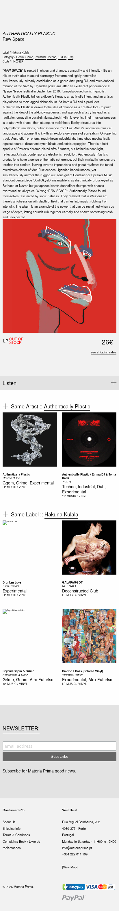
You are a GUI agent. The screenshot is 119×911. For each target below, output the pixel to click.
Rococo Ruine (11, 478)
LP (4, 487)
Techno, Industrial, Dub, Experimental (84, 489)
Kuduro (62, 57)
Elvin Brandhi (11, 586)
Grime (29, 57)
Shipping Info (12, 828)
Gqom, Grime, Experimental (28, 483)
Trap (70, 57)
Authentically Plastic (29, 33)
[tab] (59, 383)
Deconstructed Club (80, 591)
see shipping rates (103, 352)
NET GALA (69, 586)
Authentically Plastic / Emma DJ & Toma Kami (89, 476)
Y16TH (66, 482)
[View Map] (69, 867)
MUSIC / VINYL (17, 487)
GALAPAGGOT (72, 582)
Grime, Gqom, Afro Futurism (29, 679)
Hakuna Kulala (20, 52)
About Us (9, 821)
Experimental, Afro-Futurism (88, 679)
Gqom (20, 57)
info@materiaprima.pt (77, 847)
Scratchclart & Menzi (15, 675)
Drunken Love (12, 582)
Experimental (15, 591)
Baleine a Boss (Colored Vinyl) (82, 671)
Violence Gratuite (72, 675)
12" (64, 496)
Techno (51, 57)
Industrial (40, 57)
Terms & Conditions (16, 834)
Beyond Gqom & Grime (18, 671)
